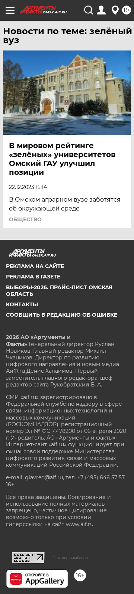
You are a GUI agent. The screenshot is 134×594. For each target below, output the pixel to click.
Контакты (22, 304)
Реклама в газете (33, 276)
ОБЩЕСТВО (25, 219)
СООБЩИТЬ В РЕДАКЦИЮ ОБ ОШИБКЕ (61, 314)
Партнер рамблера (70, 557)
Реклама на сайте (35, 266)
